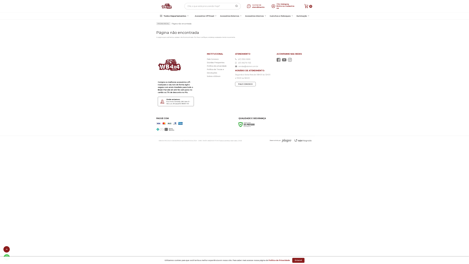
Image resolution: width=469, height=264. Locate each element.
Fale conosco (245, 84)
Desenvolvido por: (275, 140)
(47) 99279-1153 (244, 63)
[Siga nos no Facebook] (279, 59)
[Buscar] (235, 6)
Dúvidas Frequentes (215, 62)
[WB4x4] (166, 6)
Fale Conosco (213, 59)
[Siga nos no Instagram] (290, 59)
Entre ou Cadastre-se (286, 7)
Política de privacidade (217, 66)
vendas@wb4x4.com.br (248, 66)
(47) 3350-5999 (243, 59)
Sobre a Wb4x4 (213, 76)
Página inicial (163, 24)
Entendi (298, 260)
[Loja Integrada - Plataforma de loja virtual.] (303, 140)
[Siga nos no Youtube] (285, 59)
